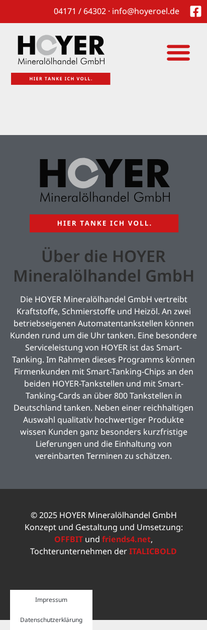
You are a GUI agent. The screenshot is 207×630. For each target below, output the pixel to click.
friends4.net (126, 539)
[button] (178, 52)
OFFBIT (68, 539)
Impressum (51, 599)
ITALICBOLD (153, 551)
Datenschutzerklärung (51, 619)
